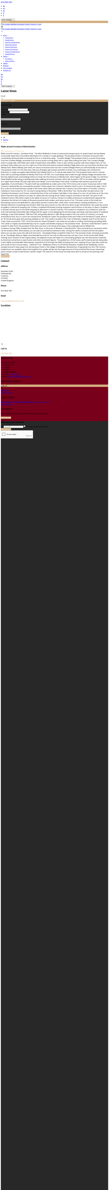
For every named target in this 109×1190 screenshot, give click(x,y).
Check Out (5, 112)
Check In (4, 109)
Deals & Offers (10, 61)
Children (4, 124)
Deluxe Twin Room (11, 47)
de (4, 6)
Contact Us (7, 70)
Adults (3, 114)
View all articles (7, 404)
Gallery (5, 63)
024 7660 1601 (6, 2)
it (3, 15)
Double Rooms (10, 54)
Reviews (6, 66)
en (4, 8)
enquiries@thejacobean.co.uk (12, 301)
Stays (5, 35)
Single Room (9, 38)
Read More (5, 256)
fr (3, 13)
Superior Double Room (12, 42)
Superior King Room (11, 49)
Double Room (9, 40)
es (4, 11)
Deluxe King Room (11, 45)
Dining (5, 56)
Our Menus (8, 59)
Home (5, 140)
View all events (7, 393)
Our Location (7, 68)
